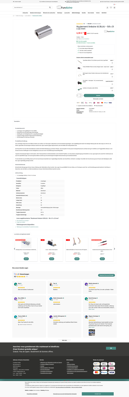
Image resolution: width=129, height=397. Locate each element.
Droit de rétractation (45, 369)
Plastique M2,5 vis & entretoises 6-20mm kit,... (26, 249)
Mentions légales (71, 364)
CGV (68, 362)
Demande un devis (98, 99)
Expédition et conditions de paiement (75, 369)
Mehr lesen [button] (91, 309)
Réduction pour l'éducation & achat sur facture (51, 362)
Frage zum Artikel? (20, 222)
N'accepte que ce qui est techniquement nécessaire (65, 393)
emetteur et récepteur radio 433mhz (90, 88)
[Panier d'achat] (114, 7)
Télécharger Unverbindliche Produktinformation (27, 226)
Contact (42, 366)
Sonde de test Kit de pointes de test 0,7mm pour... (102, 250)
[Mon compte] (107, 7)
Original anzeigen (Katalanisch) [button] (26, 324)
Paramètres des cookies (46, 373)
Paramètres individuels (32, 393)
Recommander (99, 105)
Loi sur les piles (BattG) (72, 367)
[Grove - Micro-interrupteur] (51, 243)
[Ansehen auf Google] (15, 284)
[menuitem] (114, 7)
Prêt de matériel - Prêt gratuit (47, 367)
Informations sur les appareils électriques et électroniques (77, 372)
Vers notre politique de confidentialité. (63, 387)
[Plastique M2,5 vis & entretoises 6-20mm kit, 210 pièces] (26, 243)
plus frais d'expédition (84, 38)
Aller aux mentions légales (76, 387)
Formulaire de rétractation (46, 371)
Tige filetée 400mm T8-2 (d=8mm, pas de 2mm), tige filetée (95, 60)
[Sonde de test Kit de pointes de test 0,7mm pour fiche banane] (102, 243)
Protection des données (72, 366)
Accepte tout (98, 393)
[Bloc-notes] (111, 7)
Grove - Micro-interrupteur (52, 249)
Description (17, 121)
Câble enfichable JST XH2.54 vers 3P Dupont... (77, 249)
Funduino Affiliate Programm (47, 364)
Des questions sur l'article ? (22, 220)
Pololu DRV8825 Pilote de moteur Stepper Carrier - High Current (96, 66)
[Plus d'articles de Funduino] (109, 32)
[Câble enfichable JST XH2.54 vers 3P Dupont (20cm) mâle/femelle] (77, 243)
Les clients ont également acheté (22, 234)
